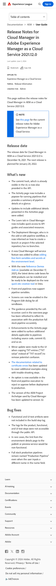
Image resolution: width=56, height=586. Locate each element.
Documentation (15, 24)
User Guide (41, 24)
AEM (29, 24)
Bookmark (15, 68)
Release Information (23, 83)
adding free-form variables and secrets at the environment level (29, 258)
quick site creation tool (23, 283)
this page (25, 119)
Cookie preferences (15, 568)
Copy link (27, 68)
